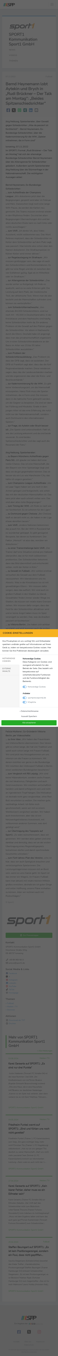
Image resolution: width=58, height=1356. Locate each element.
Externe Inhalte (6, 669)
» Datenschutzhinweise (29, 711)
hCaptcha (32, 702)
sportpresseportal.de (37, 697)
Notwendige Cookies (8, 659)
